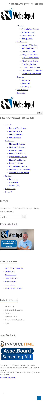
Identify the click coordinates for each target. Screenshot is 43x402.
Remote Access (9, 271)
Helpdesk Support (10, 275)
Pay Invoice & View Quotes (14, 268)
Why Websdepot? (10, 281)
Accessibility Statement (7, 377)
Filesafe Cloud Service (12, 278)
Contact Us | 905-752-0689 (13, 288)
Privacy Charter (10, 285)
